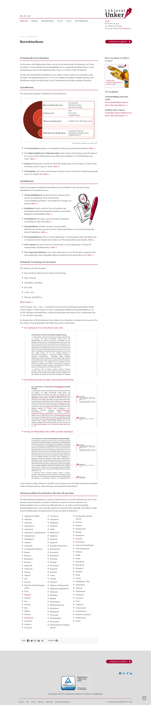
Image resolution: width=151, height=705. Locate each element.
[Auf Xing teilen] (127, 673)
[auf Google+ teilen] (35, 641)
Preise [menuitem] (34, 21)
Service (22, 36)
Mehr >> (92, 148)
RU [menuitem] (29, 16)
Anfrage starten (118, 41)
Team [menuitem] (60, 21)
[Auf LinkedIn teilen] (131, 673)
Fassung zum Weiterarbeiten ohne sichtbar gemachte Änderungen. (48, 431)
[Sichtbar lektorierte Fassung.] (61, 426)
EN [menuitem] (25, 16)
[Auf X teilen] (124, 673)
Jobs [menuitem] (27, 702)
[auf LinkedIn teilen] (39, 641)
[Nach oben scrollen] (144, 698)
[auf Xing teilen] (42, 641)
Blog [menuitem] (69, 21)
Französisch (28, 617)
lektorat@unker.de (125, 28)
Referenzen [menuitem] (47, 21)
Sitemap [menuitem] (40, 702)
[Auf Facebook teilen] (120, 673)
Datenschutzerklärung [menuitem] (62, 702)
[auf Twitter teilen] (32, 641)
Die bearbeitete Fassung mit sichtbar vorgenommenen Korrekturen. (49, 379)
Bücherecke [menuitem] (81, 21)
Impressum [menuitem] (49, 702)
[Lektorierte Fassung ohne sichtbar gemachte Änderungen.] (61, 478)
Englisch (27, 594)
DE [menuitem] (21, 16)
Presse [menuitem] (33, 702)
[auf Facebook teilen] (28, 641)
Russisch (79, 538)
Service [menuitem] (24, 21)
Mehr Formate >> (26, 302)
